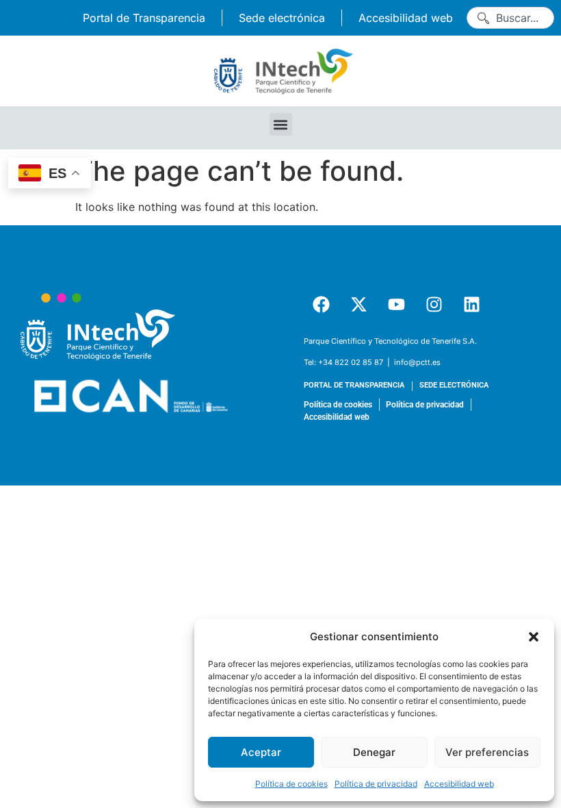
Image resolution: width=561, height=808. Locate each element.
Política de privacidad (376, 784)
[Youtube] (396, 305)
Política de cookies (291, 784)
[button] (533, 637)
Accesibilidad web (459, 784)
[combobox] (510, 18)
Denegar (374, 752)
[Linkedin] (471, 305)
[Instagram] (434, 305)
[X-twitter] (358, 305)
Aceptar (261, 752)
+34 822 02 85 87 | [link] (355, 362)
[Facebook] (321, 305)
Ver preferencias (487, 752)
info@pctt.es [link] (417, 362)
